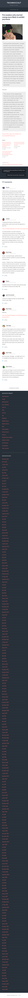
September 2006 (5, 808)
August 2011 (4, 647)
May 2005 (4, 852)
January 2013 (5, 601)
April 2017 (4, 486)
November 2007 (5, 770)
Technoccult (14, 3)
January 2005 (5, 863)
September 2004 (5, 874)
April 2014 (4, 560)
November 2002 (5, 929)
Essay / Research (5, 404)
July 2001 (4, 970)
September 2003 (5, 907)
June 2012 (4, 620)
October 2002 (5, 932)
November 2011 (5, 639)
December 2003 (5, 899)
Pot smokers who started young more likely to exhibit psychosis (13, 17)
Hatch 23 (4, 407)
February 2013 (5, 598)
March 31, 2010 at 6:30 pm (11, 310)
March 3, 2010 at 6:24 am (11, 282)
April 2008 (4, 757)
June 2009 (4, 718)
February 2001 (5, 981)
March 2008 (4, 759)
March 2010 (4, 694)
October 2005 (5, 839)
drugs (12, 164)
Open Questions (5, 429)
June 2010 (4, 685)
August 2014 (4, 549)
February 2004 (5, 893)
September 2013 (5, 579)
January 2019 (5, 470)
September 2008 (5, 743)
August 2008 (4, 746)
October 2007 (5, 773)
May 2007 (4, 787)
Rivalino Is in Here (5, 440)
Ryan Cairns (9, 366)
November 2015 (5, 508)
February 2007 (5, 795)
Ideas (3, 410)
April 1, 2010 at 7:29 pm (10, 326)
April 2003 (4, 921)
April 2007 (4, 789)
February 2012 (5, 631)
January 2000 (5, 989)
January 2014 (5, 568)
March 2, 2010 (5, 21)
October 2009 (5, 707)
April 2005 (4, 855)
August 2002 (4, 937)
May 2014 (4, 557)
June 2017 (4, 480)
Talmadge (8, 325)
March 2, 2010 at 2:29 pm (11, 188)
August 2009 (4, 713)
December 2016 (5, 489)
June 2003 (4, 915)
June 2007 (4, 784)
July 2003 (4, 912)
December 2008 (5, 735)
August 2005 (4, 844)
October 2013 (5, 576)
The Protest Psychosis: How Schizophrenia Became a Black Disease (7, 153)
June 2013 (4, 587)
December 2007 (5, 767)
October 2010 (5, 675)
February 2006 (5, 828)
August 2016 (4, 497)
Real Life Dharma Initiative (7, 437)
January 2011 (5, 666)
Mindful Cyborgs (5, 421)
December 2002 (5, 926)
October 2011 (5, 642)
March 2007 (4, 792)
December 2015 (5, 505)
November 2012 (5, 606)
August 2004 (4, 877)
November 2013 (5, 573)
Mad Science (15, 164)
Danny (7, 281)
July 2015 (4, 519)
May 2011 (4, 655)
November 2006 (5, 803)
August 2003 (4, 910)
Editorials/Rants (5, 401)
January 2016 (5, 502)
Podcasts (4, 434)
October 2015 (5, 511)
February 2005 (5, 860)
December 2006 (5, 800)
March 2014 (4, 562)
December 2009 (5, 702)
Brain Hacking (7, 164)
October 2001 (5, 962)
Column (3, 399)
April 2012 (4, 625)
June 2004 (4, 882)
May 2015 (4, 524)
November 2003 (5, 901)
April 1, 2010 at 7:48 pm (10, 353)
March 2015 (4, 530)
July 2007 (4, 781)
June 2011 (4, 653)
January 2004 (5, 896)
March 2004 (4, 890)
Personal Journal (5, 432)
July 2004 (4, 880)
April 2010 (4, 691)
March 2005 (4, 858)
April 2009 (4, 724)
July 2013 (4, 584)
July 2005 (4, 847)
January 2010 (5, 699)
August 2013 (4, 582)
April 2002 (4, 948)
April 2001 (4, 975)
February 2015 (5, 532)
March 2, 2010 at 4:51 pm (11, 253)
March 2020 (4, 461)
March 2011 (4, 661)
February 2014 (5, 565)
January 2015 (5, 535)
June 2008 (4, 751)
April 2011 (4, 658)
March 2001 (4, 978)
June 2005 (4, 850)
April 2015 (4, 527)
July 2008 (4, 748)
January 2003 (5, 923)
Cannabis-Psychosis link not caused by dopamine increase (19, 144)
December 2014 (5, 538)
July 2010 (4, 683)
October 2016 (5, 491)
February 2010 (5, 696)
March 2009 (4, 726)
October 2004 (5, 871)
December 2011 (5, 636)
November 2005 (5, 836)
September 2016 (5, 494)
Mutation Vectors (5, 423)
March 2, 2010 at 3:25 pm (11, 220)
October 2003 (5, 904)
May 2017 (4, 483)
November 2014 (5, 541)
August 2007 (4, 778)
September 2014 (5, 546)
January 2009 (5, 732)
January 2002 (5, 956)
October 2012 (5, 609)
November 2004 (5, 869)
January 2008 (5, 765)
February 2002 (5, 953)
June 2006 (4, 817)
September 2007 (5, 776)
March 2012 (4, 628)
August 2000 (4, 986)
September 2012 (5, 612)
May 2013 (4, 590)
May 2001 (4, 972)
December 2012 (5, 603)
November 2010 (5, 672)
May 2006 (4, 819)
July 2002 (4, 940)
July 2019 (4, 467)
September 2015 (5, 513)
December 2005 (5, 833)
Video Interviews (5, 448)
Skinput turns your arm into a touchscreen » (16, 175)
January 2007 (5, 798)
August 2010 (4, 680)
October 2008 (5, 740)
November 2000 (5, 983)
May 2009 (4, 721)
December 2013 (5, 571)
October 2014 (5, 543)
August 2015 (4, 516)
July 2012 (4, 617)
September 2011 (5, 644)
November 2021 (5, 459)
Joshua (8, 218)
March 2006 (4, 825)
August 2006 (4, 811)
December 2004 (5, 866)
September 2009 (5, 710)
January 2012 (5, 634)
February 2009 (5, 729)
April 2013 (4, 592)
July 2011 (4, 650)
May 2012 (4, 623)
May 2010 (4, 688)
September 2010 (5, 677)
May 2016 (4, 500)
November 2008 (5, 737)
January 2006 (5, 830)
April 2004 (4, 888)
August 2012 (4, 614)
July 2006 (4, 814)
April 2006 (4, 822)
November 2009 (5, 705)
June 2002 (4, 942)
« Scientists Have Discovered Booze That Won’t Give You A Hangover (14, 171)
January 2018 (5, 475)
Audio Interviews (5, 396)
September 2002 (5, 934)
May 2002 (4, 945)
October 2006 (5, 806)
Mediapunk (4, 418)
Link (8, 162)
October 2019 (5, 464)
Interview (4, 412)
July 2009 (4, 716)
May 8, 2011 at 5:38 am (10, 367)
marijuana (21, 164)
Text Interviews (5, 442)
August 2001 (4, 967)
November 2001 (5, 959)
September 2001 (5, 964)
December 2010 (5, 669)
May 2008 (4, 754)
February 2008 (5, 762)
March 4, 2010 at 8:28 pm (11, 296)
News (3, 426)
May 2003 (4, 918)
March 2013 (4, 595)
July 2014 (4, 552)
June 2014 (4, 554)
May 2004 (4, 885)
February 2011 (5, 664)
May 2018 (4, 472)
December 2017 (5, 478)
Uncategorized (5, 445)
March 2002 (4, 951)
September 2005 (5, 841)
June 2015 (4, 521)
